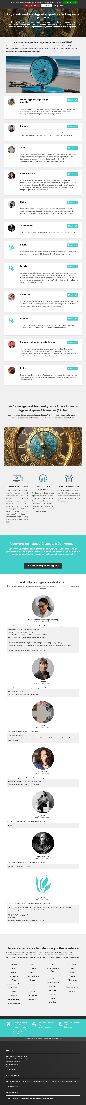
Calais (33, 964)
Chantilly (33, 972)
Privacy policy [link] (58, 6)
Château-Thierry (33, 976)
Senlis (72, 968)
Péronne (53, 994)
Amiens (13, 972)
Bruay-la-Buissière (14, 1003)
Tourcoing (72, 976)
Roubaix (52, 998)
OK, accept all (71, 2)
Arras (14, 980)
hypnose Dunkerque (12, 1086)
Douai (33, 992)
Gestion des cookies (12, 1064)
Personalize (46, 6)
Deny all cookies (32, 6)
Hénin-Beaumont (33, 995)
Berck (14, 992)
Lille (52, 979)
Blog (7, 1067)
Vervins (72, 984)
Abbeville (14, 964)
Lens (52, 975)
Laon (52, 964)
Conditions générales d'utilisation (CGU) (18, 1059)
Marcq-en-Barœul (53, 983)
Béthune (14, 995)
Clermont (33, 980)
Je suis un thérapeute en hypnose (43, 565)
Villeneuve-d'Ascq (72, 988)
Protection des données (13, 1061)
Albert (14, 968)
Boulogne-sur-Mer (14, 999)
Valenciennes (72, 980)
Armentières (14, 976)
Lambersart (33, 999)
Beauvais (14, 988)
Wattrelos (72, 992)
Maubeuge (52, 986)
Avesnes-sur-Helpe (13, 984)
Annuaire (8, 1056)
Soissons (72, 972)
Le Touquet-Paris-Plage (53, 970)
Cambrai (33, 968)
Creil (33, 988)
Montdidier (52, 990)
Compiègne (33, 984)
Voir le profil (73, 100)
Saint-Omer (53, 1002)
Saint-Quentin (72, 964)
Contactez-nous (10, 1069)
